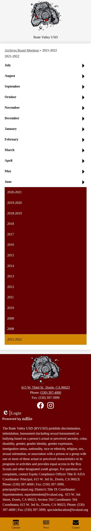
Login (12, 413)
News (46, 527)
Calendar (15, 527)
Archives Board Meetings (22, 50)
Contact (76, 527)
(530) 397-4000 (50, 392)
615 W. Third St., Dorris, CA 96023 (45, 387)
